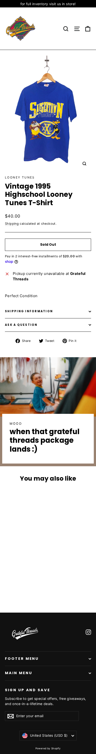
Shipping (12, 223)
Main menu (18, 672)
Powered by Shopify (48, 748)
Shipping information (29, 311)
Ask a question (21, 325)
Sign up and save (27, 689)
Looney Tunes (20, 177)
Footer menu (22, 658)
